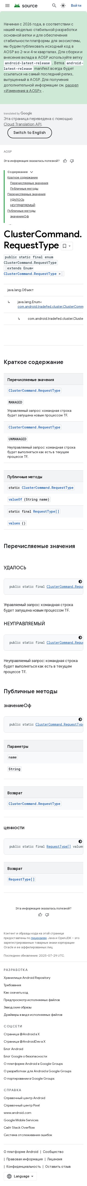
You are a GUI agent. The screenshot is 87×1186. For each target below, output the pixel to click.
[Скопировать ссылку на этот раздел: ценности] (30, 828)
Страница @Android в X (22, 1034)
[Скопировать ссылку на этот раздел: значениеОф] (37, 706)
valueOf (15, 499)
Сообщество (53, 1152)
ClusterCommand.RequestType (30, 273)
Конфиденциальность (23, 1166)
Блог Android (13, 1049)
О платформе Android (21, 1152)
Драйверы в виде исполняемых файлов (33, 1015)
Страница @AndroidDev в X (24, 1041)
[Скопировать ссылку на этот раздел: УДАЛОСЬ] (31, 568)
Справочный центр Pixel (22, 1105)
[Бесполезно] (71, 160)
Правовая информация (24, 1159)
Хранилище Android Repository (27, 978)
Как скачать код (16, 992)
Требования (12, 985)
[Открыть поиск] (54, 5)
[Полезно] (64, 160)
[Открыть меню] (7, 5)
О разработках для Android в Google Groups (37, 1071)
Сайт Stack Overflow (19, 1127)
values (14, 523)
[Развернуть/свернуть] (31, 172)
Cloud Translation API (22, 124)
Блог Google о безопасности (25, 1056)
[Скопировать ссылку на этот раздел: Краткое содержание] (69, 362)
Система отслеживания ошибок (28, 1135)
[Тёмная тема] (80, 581)
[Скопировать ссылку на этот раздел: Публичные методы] (63, 692)
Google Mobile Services (21, 1120)
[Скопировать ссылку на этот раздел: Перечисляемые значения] (8, 554)
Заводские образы (18, 1007)
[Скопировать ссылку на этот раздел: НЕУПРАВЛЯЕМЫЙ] (50, 624)
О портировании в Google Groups (29, 1078)
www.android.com (17, 1113)
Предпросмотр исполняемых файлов (32, 1000)
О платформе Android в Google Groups (33, 1064)
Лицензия (54, 1159)
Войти (76, 5)
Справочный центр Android (24, 1098)
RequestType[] (46, 511)
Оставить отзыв (58, 1166)
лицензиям (39, 938)
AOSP (8, 152)
